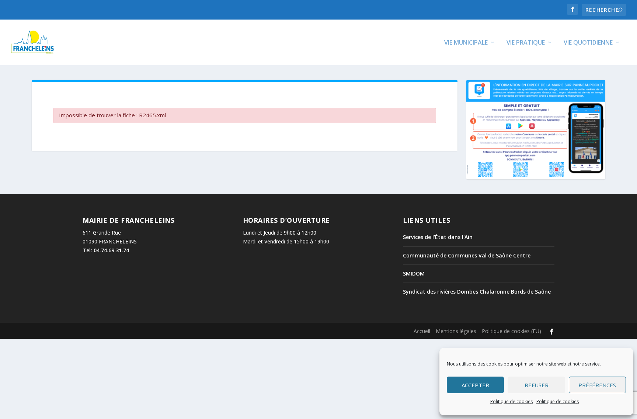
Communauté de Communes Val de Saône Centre (466, 255)
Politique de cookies (511, 401)
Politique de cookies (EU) (511, 331)
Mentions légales (456, 331)
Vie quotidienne (588, 42)
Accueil (422, 331)
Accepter (475, 385)
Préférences (597, 385)
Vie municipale (466, 42)
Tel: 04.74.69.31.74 (106, 250)
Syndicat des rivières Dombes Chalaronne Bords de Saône (477, 291)
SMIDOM (414, 273)
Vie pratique (526, 42)
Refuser (537, 385)
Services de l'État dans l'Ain (438, 236)
